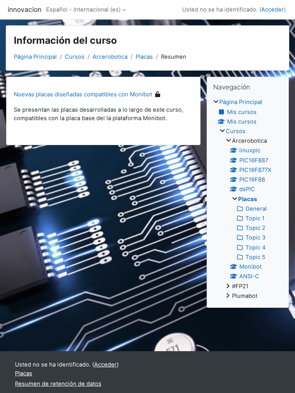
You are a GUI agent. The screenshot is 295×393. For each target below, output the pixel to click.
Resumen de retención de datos (58, 383)
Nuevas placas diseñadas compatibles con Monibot (83, 94)
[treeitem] (247, 199)
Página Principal (35, 56)
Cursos (75, 56)
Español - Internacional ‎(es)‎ (83, 9)
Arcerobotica (110, 56)
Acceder (272, 9)
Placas (144, 56)
